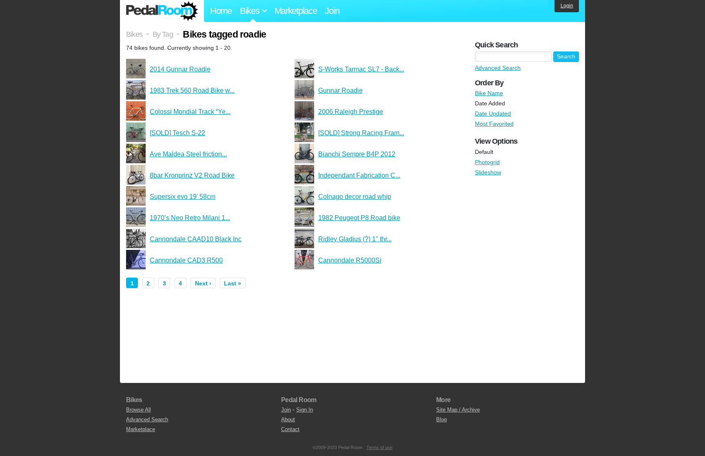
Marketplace (296, 11)
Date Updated (493, 113)
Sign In (304, 410)
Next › (203, 283)
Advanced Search (498, 68)
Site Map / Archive (458, 410)
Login (567, 6)
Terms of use (379, 447)
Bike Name (489, 93)
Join (332, 11)
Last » (232, 283)
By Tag (163, 34)
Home (221, 11)
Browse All (138, 410)
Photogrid (487, 162)
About (288, 419)
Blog (441, 419)
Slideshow (488, 172)
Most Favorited (494, 123)
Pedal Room (162, 11)
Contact (290, 429)
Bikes (134, 34)
